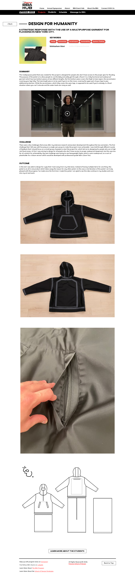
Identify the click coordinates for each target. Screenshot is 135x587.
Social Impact (73, 41)
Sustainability (85, 41)
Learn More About (25, 568)
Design (53, 41)
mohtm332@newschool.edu (79, 46)
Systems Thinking (98, 41)
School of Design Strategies (44, 571)
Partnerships (62, 41)
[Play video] (67, 113)
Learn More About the (27, 571)
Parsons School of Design (77, 564)
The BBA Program (38, 568)
